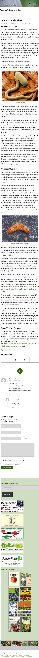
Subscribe (7, 494)
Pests (20, 23)
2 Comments (13, 23)
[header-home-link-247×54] (16, 3)
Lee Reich (27, 23)
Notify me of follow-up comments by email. (13, 460)
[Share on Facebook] (5, 359)
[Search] (29, 3)
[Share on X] (15, 359)
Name (24, 426)
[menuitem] (29, 3)
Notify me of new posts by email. (11, 464)
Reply (10, 394)
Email (24, 432)
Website (25, 438)
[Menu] (33, 3)
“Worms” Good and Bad (10, 10)
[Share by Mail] (34, 359)
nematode (7, 350)
